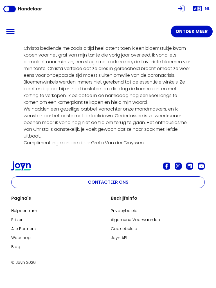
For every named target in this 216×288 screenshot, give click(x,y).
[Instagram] (178, 166)
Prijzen (17, 219)
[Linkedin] (189, 166)
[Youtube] (201, 166)
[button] (10, 31)
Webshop (21, 237)
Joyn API (119, 237)
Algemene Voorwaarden (135, 219)
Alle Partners (23, 228)
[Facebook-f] (166, 166)
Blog (15, 246)
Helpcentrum (24, 210)
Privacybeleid (124, 210)
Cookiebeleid (124, 228)
